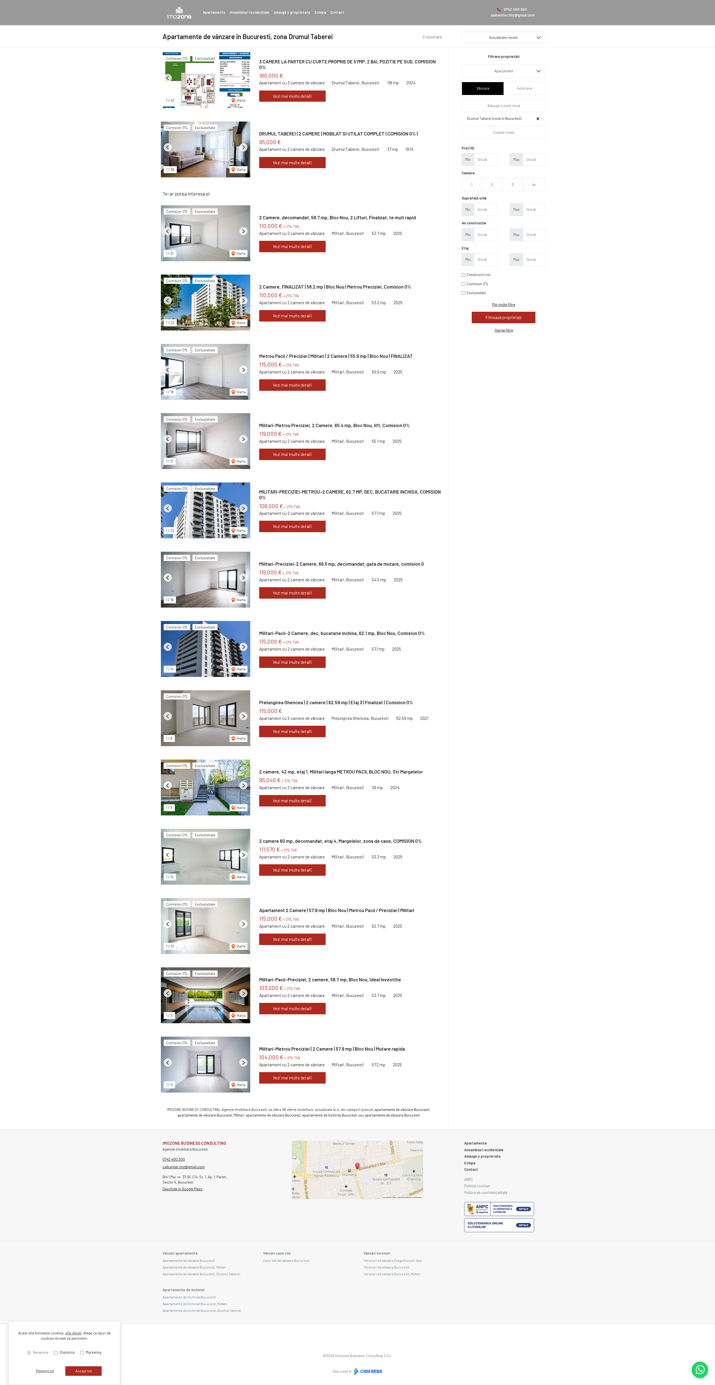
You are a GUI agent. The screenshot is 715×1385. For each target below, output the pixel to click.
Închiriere (524, 88)
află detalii (73, 1333)
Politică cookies (477, 1186)
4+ (534, 184)
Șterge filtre (503, 330)
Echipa (320, 12)
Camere (468, 173)
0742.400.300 (515, 9)
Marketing (93, 1352)
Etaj (465, 248)
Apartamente (214, 12)
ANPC (468, 1179)
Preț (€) (468, 148)
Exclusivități (476, 293)
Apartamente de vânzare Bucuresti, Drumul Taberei (201, 1274)
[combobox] (503, 71)
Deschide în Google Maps (182, 1189)
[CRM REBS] (367, 1371)
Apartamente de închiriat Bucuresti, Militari (195, 1304)
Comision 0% (477, 284)
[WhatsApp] (700, 1370)
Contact (337, 12)
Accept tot (83, 1371)
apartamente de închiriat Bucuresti (329, 1115)
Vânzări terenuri (377, 1253)
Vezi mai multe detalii (292, 96)
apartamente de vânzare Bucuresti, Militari (210, 1115)
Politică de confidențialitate (485, 1192)
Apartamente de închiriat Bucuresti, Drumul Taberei (202, 1310)
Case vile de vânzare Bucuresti (286, 1260)
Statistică (67, 1352)
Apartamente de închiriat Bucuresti (189, 1297)
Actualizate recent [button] (503, 37)
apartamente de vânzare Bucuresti (402, 1109)
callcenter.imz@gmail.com (513, 15)
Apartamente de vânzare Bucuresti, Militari (194, 1267)
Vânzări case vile (277, 1253)
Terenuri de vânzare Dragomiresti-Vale (393, 1260)
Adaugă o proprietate (292, 12)
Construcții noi (478, 274)
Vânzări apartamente (180, 1253)
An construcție (474, 223)
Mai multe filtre (503, 304)
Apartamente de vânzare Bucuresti (189, 1260)
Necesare (40, 1352)
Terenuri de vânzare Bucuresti (386, 1267)
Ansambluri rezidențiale (249, 12)
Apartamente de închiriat (184, 1290)
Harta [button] (241, 100)
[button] (168, 78)
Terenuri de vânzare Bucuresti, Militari (392, 1274)
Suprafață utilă (474, 198)
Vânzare (482, 88)
